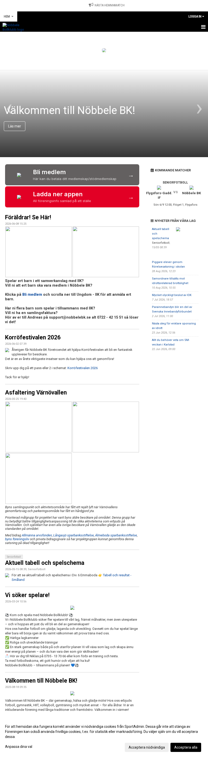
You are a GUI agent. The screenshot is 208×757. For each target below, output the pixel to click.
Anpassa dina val (18, 747)
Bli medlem (32, 294)
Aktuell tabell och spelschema (44, 562)
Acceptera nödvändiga (147, 747)
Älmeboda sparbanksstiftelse (116, 535)
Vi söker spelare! (27, 595)
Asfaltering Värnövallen (36, 392)
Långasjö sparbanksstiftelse (73, 535)
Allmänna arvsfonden (37, 535)
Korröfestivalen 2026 (33, 337)
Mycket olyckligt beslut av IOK (172, 295)
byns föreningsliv (17, 539)
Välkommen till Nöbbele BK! (41, 680)
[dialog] (104, 736)
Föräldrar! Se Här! (28, 217)
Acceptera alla (185, 747)
